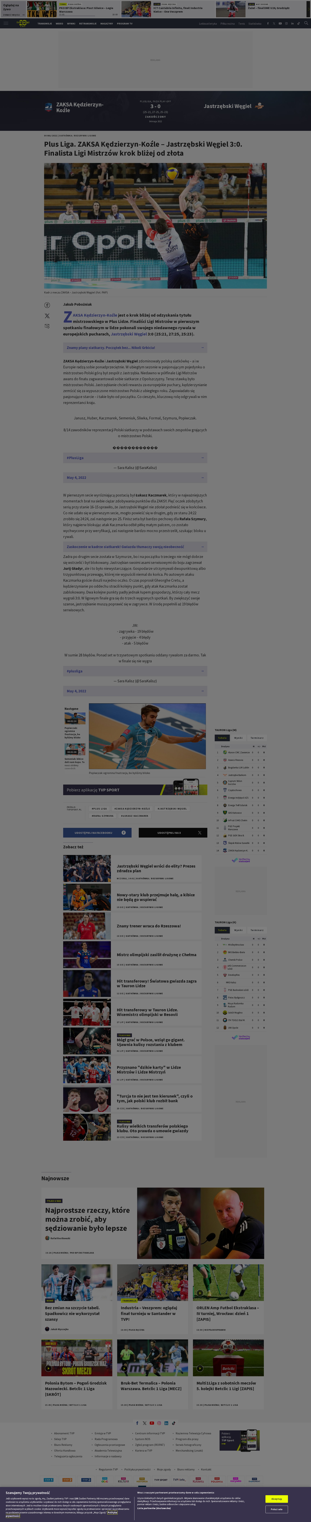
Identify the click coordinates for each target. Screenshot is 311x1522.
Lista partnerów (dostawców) (154, 1508)
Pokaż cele (276, 1509)
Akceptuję (276, 1498)
